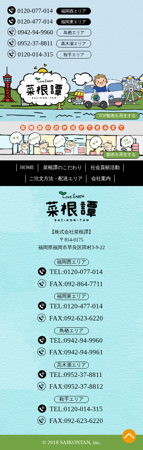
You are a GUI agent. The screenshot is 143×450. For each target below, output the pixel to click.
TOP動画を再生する (117, 115)
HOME (27, 167)
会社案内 (101, 178)
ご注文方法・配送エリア (56, 178)
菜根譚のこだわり (62, 167)
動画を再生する (121, 154)
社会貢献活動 (105, 167)
